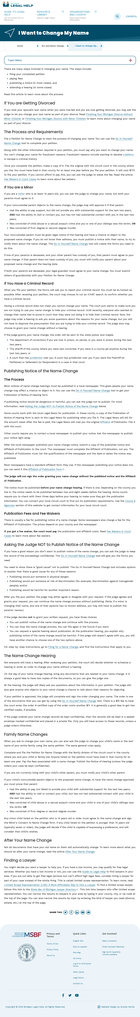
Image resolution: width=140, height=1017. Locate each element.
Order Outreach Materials (113, 947)
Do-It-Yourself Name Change (71, 243)
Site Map (77, 953)
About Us (51, 955)
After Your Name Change (79, 851)
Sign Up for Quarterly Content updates (111, 953)
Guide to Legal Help (94, 871)
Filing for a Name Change (63, 646)
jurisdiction (36, 357)
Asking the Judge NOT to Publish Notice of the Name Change (61, 406)
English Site (78, 941)
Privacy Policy (53, 949)
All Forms (77, 958)
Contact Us (78, 983)
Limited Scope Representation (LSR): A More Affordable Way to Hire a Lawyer (49, 884)
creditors (128, 154)
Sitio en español (80, 947)
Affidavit (105, 422)
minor (21, 193)
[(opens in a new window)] (26, 934)
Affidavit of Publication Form (45, 469)
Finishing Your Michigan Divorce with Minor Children (55, 118)
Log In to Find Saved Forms (82, 965)
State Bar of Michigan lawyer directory (53, 889)
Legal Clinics (78, 978)
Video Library (78, 972)
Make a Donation (109, 941)
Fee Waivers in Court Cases (20, 179)
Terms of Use (52, 944)
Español (131, 16)
